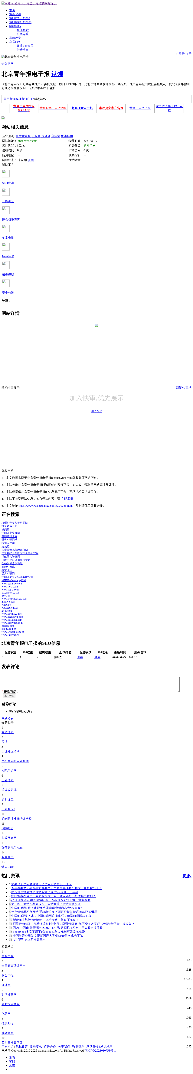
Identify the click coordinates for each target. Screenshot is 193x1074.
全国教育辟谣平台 (14, 965)
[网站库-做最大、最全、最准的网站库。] (29, 3)
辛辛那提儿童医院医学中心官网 (20, 553)
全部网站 (23, 30)
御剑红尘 (8, 799)
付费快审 (23, 49)
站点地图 (106, 1046)
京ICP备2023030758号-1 (100, 1050)
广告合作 (50, 1046)
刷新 (179, 387)
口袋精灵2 (8, 809)
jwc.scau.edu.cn (10, 607)
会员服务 (15, 42)
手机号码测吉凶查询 (15, 761)
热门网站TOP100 (20, 22)
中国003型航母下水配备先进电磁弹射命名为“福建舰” (46, 908)
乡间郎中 (8, 857)
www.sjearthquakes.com (14, 598)
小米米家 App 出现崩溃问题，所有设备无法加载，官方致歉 (50, 900)
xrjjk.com (7, 610)
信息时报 (8, 1023)
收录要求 (36, 1046)
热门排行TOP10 (19, 18)
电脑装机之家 (9, 536)
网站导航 (15, 26)
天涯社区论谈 (11, 751)
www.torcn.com (10, 586)
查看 (80, 657)
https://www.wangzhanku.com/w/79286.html (46, 505)
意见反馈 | (93, 1046)
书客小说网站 (9, 539)
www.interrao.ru (10, 634)
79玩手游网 (9, 770)
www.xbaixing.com (12, 619)
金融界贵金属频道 (12, 563)
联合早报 (8, 975)
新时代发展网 (11, 1004)
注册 (188, 53)
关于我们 (64, 1046)
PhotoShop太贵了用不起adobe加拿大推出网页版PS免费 (49, 931)
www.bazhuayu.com (12, 616)
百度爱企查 (23, 136)
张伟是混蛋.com (12, 847)
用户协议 (8, 1046)
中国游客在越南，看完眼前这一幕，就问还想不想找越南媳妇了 (53, 896)
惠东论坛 (7, 570)
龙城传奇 (8, 732)
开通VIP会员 (25, 45)
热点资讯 (15, 14)
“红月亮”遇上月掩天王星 (29, 939)
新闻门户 (28, 99)
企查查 (45, 136)
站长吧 (5, 546)
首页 (12, 10)
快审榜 (186, 387)
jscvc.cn (6, 595)
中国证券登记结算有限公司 (17, 577)
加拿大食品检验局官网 (15, 549)
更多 (186, 875)
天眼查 (36, 136)
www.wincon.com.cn (13, 631)
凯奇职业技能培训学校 (17, 818)
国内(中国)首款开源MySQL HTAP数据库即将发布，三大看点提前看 (58, 927)
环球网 (6, 985)
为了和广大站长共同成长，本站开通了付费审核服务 (46, 904)
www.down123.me (11, 613)
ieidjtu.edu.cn (9, 628)
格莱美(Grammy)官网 (14, 580)
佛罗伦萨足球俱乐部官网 (16, 560)
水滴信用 (67, 136)
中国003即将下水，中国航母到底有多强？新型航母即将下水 (51, 915)
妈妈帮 (5, 529)
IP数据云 (7, 828)
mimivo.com (8, 601)
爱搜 (5, 741)
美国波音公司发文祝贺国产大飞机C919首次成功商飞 (48, 935)
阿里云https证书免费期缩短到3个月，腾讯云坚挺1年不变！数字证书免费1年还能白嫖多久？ (74, 923)
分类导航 (23, 34)
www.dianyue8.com (12, 622)
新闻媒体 (16, 99)
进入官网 (8, 63)
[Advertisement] (96, 359)
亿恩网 (6, 1013)
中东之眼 (8, 956)
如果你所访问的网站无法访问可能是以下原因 (41, 884)
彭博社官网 (9, 994)
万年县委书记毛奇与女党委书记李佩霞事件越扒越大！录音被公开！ (56, 888)
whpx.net (6, 604)
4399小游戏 (8, 566)
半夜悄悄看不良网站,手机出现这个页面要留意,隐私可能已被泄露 (54, 912)
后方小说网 (8, 573)
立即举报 (67, 498)
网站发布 (8, 718)
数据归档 (78, 1046)
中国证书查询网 (11, 533)
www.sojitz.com (10, 589)
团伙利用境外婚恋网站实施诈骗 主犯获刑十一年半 (44, 892)
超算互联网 (9, 837)
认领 (57, 73)
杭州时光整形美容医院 (15, 522)
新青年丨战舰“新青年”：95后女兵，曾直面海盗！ (46, 919)
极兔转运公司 (9, 526)
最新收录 (15, 38)
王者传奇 (8, 780)
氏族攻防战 (9, 789)
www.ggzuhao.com (12, 583)
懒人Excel (8, 866)
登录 (182, 53)
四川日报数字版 (12, 1042)
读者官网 (8, 1033)
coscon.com (8, 625)
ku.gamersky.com (11, 592)
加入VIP (96, 411)
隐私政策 (22, 1046)
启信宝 (55, 136)
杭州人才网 (8, 543)
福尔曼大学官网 (11, 556)
